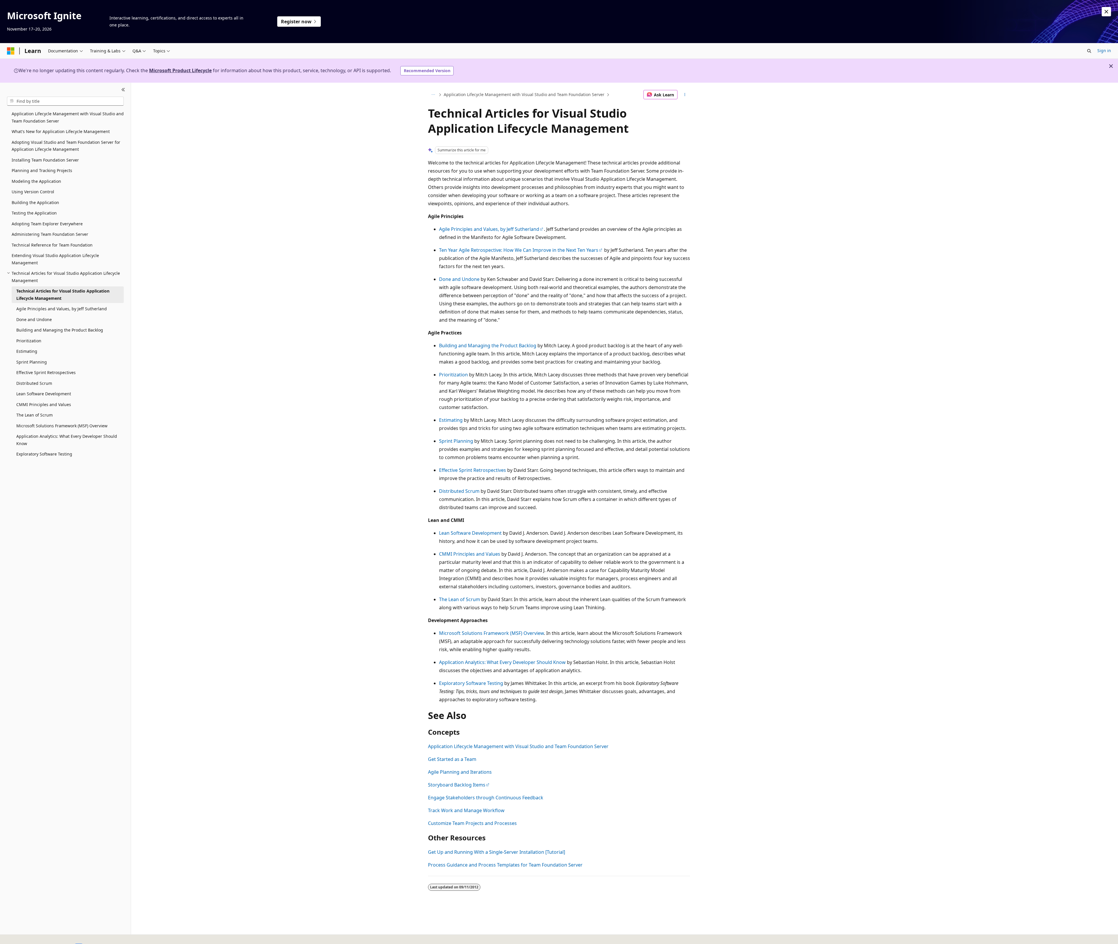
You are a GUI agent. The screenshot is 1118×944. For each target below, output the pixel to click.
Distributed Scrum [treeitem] (34, 383)
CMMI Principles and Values (469, 554)
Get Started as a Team (452, 759)
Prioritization (453, 374)
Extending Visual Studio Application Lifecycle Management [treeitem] (55, 259)
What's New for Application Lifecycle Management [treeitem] (61, 131)
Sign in (1104, 50)
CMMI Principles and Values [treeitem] (43, 404)
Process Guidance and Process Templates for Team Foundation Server (505, 865)
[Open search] (1089, 51)
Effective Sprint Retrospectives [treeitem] (46, 372)
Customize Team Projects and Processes (472, 823)
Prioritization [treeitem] (28, 340)
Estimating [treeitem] (26, 351)
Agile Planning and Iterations (460, 772)
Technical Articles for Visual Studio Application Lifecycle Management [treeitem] (62, 294)
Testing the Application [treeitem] (34, 213)
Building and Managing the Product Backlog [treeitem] (59, 330)
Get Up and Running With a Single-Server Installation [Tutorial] (496, 852)
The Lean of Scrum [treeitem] (34, 415)
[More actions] (685, 94)
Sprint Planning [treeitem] (31, 361)
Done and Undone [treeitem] (34, 319)
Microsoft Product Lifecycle (180, 70)
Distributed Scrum (459, 491)
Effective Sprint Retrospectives (472, 470)
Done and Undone (459, 279)
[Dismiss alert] (1106, 11)
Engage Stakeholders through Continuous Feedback (485, 797)
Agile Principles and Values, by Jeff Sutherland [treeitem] (61, 308)
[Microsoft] (11, 51)
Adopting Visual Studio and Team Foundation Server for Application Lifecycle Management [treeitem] (66, 145)
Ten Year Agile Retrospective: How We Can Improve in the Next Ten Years (518, 250)
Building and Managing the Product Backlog (487, 345)
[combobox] (65, 101)
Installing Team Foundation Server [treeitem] (45, 159)
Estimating (451, 420)
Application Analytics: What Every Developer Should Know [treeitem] (66, 439)
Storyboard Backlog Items (456, 785)
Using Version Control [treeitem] (33, 191)
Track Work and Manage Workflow (466, 810)
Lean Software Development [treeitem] (43, 393)
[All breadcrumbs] (433, 94)
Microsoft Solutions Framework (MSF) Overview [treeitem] (61, 425)
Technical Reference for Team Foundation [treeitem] (52, 244)
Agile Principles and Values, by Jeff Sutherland (489, 229)
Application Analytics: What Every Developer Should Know (502, 662)
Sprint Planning (456, 441)
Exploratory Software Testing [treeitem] (44, 454)
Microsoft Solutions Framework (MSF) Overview (491, 633)
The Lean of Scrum (459, 599)
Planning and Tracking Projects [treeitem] (42, 170)
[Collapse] (123, 89)
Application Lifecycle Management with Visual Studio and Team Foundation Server (524, 94)
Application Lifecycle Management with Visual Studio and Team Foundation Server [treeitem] (68, 117)
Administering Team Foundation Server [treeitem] (50, 234)
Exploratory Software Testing (471, 683)
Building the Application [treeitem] (35, 202)
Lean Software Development (470, 533)
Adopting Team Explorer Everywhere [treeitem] (47, 223)
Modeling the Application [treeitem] (36, 181)
